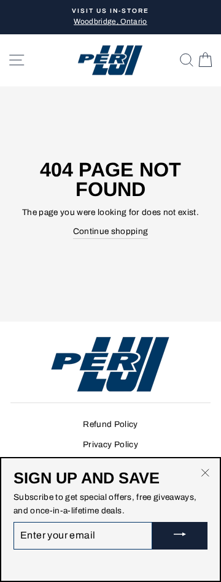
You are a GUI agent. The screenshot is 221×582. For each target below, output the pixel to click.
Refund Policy (110, 424)
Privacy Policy (110, 444)
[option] (110, 17)
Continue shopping (111, 231)
